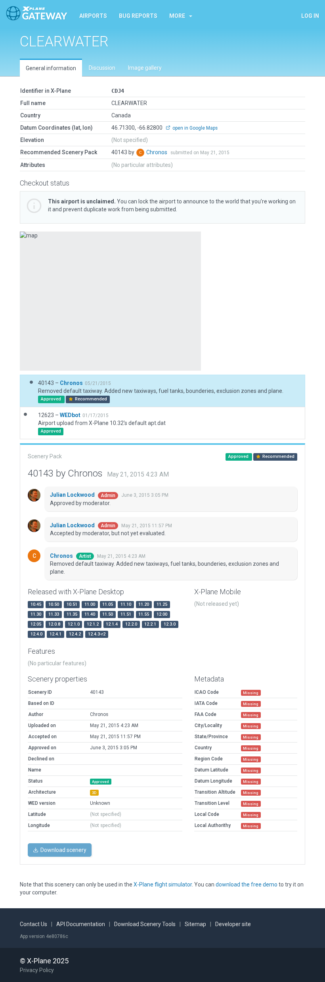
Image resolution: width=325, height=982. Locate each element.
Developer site (233, 924)
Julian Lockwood (73, 495)
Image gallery (145, 68)
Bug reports (138, 16)
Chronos (157, 152)
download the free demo (246, 884)
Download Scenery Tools (145, 924)
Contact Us (33, 924)
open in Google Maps (194, 128)
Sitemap (195, 924)
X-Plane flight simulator (163, 884)
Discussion (102, 68)
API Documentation (80, 924)
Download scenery (62, 850)
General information (51, 68)
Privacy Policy (37, 970)
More (177, 16)
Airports (93, 16)
